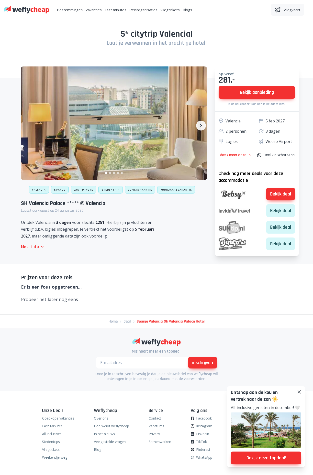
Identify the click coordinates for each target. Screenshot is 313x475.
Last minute (83, 190)
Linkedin (202, 434)
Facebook (204, 418)
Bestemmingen (70, 9)
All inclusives (52, 434)
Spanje (60, 190)
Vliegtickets (170, 9)
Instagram (204, 426)
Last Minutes (52, 426)
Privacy (154, 434)
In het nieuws (104, 434)
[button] (106, 173)
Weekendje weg (54, 457)
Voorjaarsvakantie (176, 190)
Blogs (187, 9)
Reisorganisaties (143, 9)
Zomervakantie (140, 190)
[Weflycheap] (26, 9)
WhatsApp (204, 457)
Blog (97, 449)
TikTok (201, 441)
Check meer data (232, 155)
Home (113, 321)
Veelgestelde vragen (110, 441)
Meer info (30, 246)
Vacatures (156, 426)
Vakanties (94, 9)
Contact (155, 418)
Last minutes (115, 9)
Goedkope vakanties (58, 418)
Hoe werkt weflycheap (111, 426)
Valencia (39, 190)
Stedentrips (51, 441)
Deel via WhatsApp (279, 155)
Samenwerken (160, 441)
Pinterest (203, 449)
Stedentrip (110, 190)
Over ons (101, 418)
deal (127, 321)
